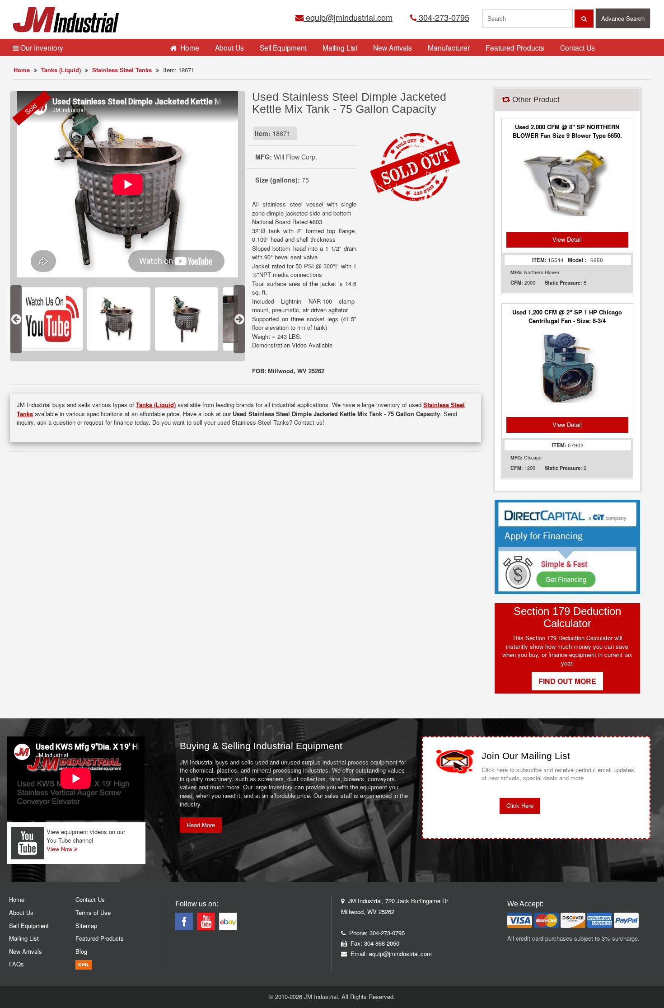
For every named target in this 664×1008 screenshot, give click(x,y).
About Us (229, 47)
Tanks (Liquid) (61, 70)
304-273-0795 (442, 17)
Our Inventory (41, 47)
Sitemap (86, 925)
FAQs (16, 964)
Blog (81, 951)
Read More (201, 824)
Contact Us (577, 47)
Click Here (519, 805)
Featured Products (515, 47)
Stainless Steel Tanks (122, 70)
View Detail (567, 239)
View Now (60, 848)
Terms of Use (93, 912)
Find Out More (567, 681)
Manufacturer (449, 47)
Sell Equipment (283, 47)
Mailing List (340, 47)
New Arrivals (392, 47)
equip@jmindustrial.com (348, 17)
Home (22, 70)
